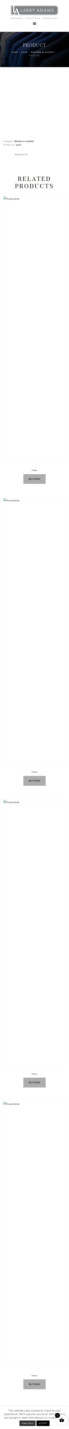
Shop (24, 52)
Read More (27, 1423)
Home (15, 52)
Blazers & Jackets (42, 52)
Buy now (34, 479)
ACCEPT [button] (43, 1423)
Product (34, 470)
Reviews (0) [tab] (21, 154)
